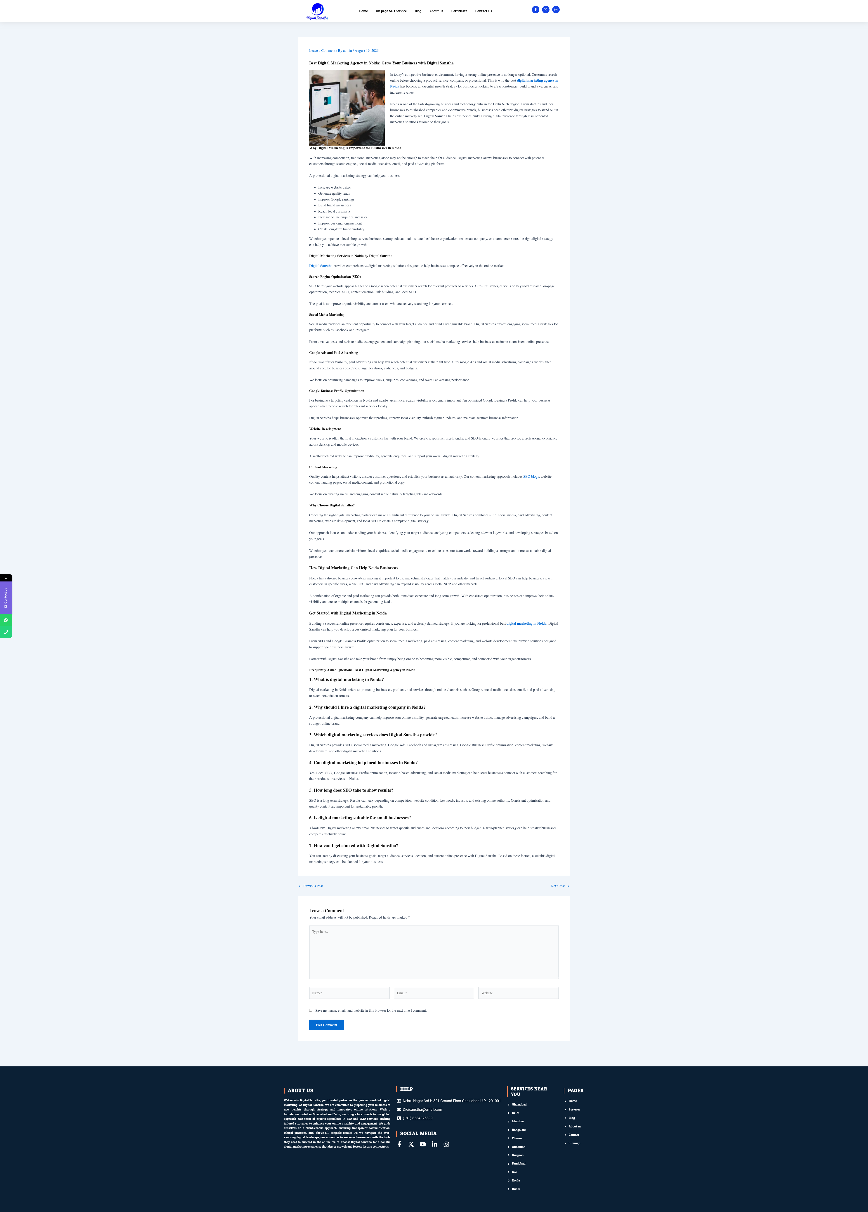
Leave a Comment (322, 50)
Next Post (560, 886)
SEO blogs (531, 476)
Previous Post (311, 886)
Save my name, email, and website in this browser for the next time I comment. (371, 1010)
